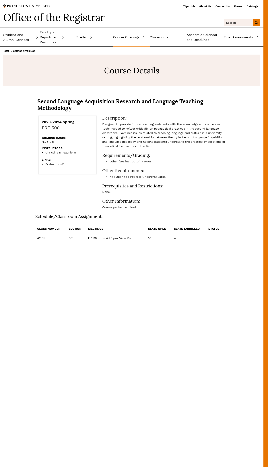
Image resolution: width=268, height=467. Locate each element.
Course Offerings (24, 51)
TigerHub (189, 6)
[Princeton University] (27, 5)
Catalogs (252, 6)
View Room (127, 238)
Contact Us (222, 6)
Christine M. (59, 152)
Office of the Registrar (54, 17)
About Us (205, 6)
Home (6, 51)
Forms (238, 6)
